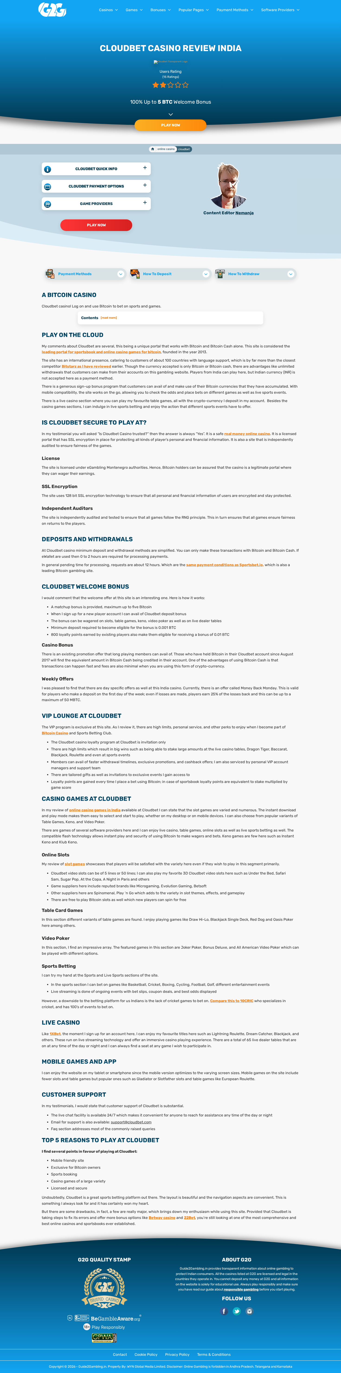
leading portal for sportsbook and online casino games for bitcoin (101, 352)
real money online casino (247, 434)
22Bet (189, 1217)
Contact (120, 1354)
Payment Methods (232, 10)
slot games (75, 864)
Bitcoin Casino (55, 733)
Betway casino (162, 1217)
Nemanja (244, 212)
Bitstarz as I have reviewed (86, 366)
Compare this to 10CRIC (231, 1001)
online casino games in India (94, 810)
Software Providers (277, 10)
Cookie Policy (146, 1354)
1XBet (55, 1034)
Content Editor (219, 212)
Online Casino (166, 149)
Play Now (170, 125)
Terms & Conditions (214, 1354)
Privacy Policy (177, 1354)
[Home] (152, 149)
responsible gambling (241, 1289)
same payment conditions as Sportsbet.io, (225, 565)
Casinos (106, 10)
